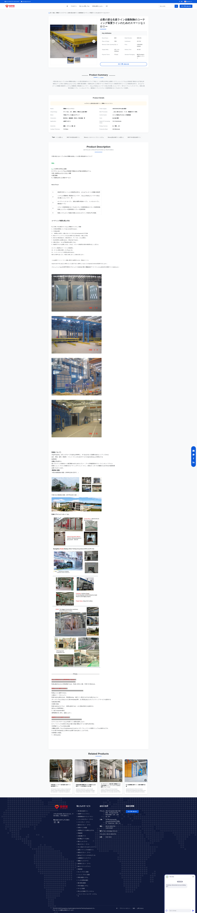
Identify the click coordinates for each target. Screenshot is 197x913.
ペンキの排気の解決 (83, 880)
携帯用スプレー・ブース (84, 863)
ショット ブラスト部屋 (84, 874)
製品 (54, 12)
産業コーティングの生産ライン (86, 849)
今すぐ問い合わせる (186, 6)
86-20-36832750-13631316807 (111, 827)
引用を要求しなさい (97, 6)
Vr (107, 6)
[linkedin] (193, 462)
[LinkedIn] (181, 1)
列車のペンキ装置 (82, 827)
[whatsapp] (193, 454)
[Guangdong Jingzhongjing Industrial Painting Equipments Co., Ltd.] (10, 6)
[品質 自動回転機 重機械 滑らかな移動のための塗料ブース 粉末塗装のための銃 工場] (86, 770)
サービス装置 (81, 888)
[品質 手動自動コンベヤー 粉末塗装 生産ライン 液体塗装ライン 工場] (61, 770)
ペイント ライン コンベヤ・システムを (87, 895)
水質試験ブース (82, 836)
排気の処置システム (83, 877)
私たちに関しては (84, 6)
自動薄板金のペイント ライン (85, 816)
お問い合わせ (140, 908)
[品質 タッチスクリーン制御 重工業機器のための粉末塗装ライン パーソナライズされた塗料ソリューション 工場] (111, 770)
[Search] (176, 6)
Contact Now (61, 792)
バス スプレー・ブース (84, 822)
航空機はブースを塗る (83, 838)
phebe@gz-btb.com (26, 1)
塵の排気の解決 (82, 883)
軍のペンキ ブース (82, 841)
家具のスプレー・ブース (84, 852)
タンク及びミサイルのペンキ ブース (87, 847)
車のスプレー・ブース (83, 844)
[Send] (193, 910)
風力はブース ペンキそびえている (86, 855)
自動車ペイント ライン (84, 813)
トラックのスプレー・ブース (85, 819)
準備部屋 (80, 833)
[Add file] (166, 910)
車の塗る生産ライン (83, 811)
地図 (134, 908)
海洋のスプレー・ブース (84, 825)
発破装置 (80, 869)
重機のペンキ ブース (61, 12)
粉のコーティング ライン (84, 866)
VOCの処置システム (83, 885)
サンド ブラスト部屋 (83, 872)
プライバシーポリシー (125, 908)
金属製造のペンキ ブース (84, 858)
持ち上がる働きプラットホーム (86, 891)
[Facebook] (179, 1)
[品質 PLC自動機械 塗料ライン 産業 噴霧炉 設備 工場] (136, 770)
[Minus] (193, 877)
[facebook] (193, 458)
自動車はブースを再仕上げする (86, 830)
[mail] (193, 450)
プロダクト (74, 6)
